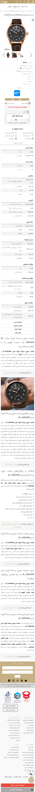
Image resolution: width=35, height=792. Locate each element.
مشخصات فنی (8, 99)
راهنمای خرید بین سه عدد (14, 722)
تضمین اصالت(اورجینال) (14, 727)
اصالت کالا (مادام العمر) (16, 204)
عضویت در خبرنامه (17, 663)
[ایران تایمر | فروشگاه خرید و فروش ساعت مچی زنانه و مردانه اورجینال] (4, 2)
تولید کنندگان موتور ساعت (13, 755)
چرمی (20, 268)
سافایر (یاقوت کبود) (17, 244)
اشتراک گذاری (11, 103)
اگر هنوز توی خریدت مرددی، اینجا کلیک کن (17, 123)
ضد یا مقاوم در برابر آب (13, 212)
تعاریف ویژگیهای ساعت (28, 765)
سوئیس (20, 156)
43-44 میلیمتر (18, 226)
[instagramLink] (13, 680)
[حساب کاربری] (24, 1)
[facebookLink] (9, 680)
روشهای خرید (30, 725)
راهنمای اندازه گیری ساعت (27, 752)
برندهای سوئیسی (15, 747)
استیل (20, 247)
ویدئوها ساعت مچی (28, 767)
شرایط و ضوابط (8, 777)
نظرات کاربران (16, 99)
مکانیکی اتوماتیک (17, 307)
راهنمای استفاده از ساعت (27, 760)
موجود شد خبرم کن (16, 790)
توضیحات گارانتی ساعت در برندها (11, 757)
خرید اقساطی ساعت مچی (14, 735)
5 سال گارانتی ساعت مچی (14, 730)
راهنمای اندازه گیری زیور (28, 755)
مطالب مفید (29, 745)
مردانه (20, 152)
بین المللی (15, 208)
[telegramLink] (17, 680)
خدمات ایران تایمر (14, 717)
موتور (20, 212)
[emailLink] (26, 680)
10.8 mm (20, 233)
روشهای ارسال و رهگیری (28, 720)
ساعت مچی (24, 6)
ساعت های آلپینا (11, 563)
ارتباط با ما (25, 777)
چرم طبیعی (13, 247)
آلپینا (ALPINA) (24, 66)
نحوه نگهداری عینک (29, 762)
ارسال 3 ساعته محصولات (14, 725)
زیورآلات (9, 6)
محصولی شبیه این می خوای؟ (17, 785)
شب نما (4, 286)
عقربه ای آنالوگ (18, 272)
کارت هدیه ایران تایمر (15, 738)
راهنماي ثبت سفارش (28, 722)
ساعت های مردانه (11, 656)
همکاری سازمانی (29, 730)
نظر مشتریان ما (30, 727)
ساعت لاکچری (16, 6)
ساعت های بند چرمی (10, 607)
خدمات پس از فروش (10, 710)
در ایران (20, 208)
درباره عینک (30, 750)
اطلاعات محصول (18, 143)
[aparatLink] (22, 680)
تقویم (18, 289)
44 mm (20, 230)
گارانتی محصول (18, 326)
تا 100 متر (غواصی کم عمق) (15, 282)
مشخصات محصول (25, 99)
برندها (17, 745)
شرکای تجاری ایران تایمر (28, 733)
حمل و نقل (18, 333)
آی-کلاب (18, 740)
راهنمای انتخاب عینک (28, 757)
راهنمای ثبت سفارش (10, 705)
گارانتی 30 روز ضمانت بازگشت (13, 720)
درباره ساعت (30, 747)
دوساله (10, 208)
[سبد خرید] (28, 1)
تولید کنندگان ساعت (14, 750)
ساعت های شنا (11, 464)
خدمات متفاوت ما (17, 777)
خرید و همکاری (29, 717)
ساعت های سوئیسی (11, 372)
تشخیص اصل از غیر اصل (13, 752)
